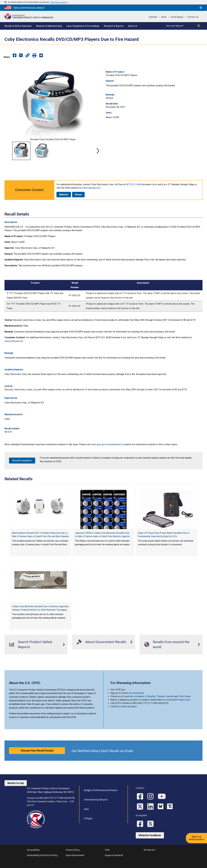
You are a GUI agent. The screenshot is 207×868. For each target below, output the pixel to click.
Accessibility (33, 849)
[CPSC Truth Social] (170, 807)
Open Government (75, 855)
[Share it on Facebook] (15, 55)
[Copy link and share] (27, 55)
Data (86, 809)
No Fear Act (149, 849)
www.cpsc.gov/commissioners (106, 444)
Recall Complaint (22, 460)
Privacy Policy (73, 849)
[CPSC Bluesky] (161, 807)
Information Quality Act (96, 799)
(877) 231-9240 (134, 184)
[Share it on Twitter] (21, 55)
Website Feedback (150, 835)
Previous (8, 151)
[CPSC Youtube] (163, 797)
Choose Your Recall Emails (37, 750)
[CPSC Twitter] (141, 807)
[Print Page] (34, 55)
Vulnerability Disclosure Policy (42, 855)
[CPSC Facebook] (141, 797)
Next (98, 151)
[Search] (199, 25)
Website (63, 194)
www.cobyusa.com (14, 341)
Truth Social (185, 696)
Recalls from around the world (171, 644)
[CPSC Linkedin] (151, 807)
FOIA (107, 849)
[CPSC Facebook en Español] (141, 824)
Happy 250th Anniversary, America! (29, 7)
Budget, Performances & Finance (100, 790)
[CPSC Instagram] (151, 797)
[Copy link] (41, 55)
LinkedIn (170, 696)
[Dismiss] (201, 7)
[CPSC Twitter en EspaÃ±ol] (151, 824)
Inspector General (114, 855)
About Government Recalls (105, 642)
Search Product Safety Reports (35, 644)
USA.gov (88, 818)
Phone (78, 194)
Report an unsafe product (196, 838)
